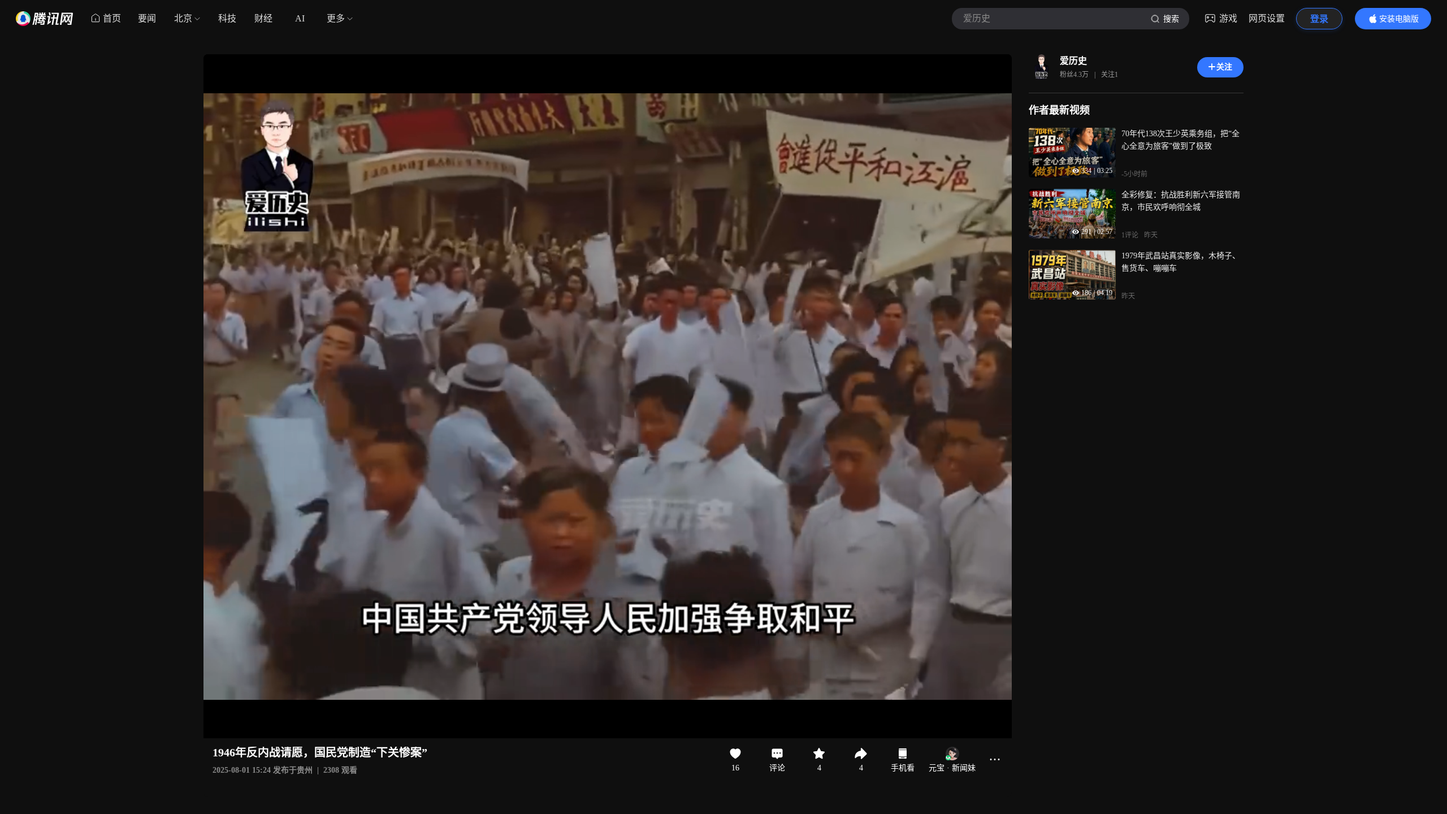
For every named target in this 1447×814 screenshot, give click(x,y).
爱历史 (1073, 61)
